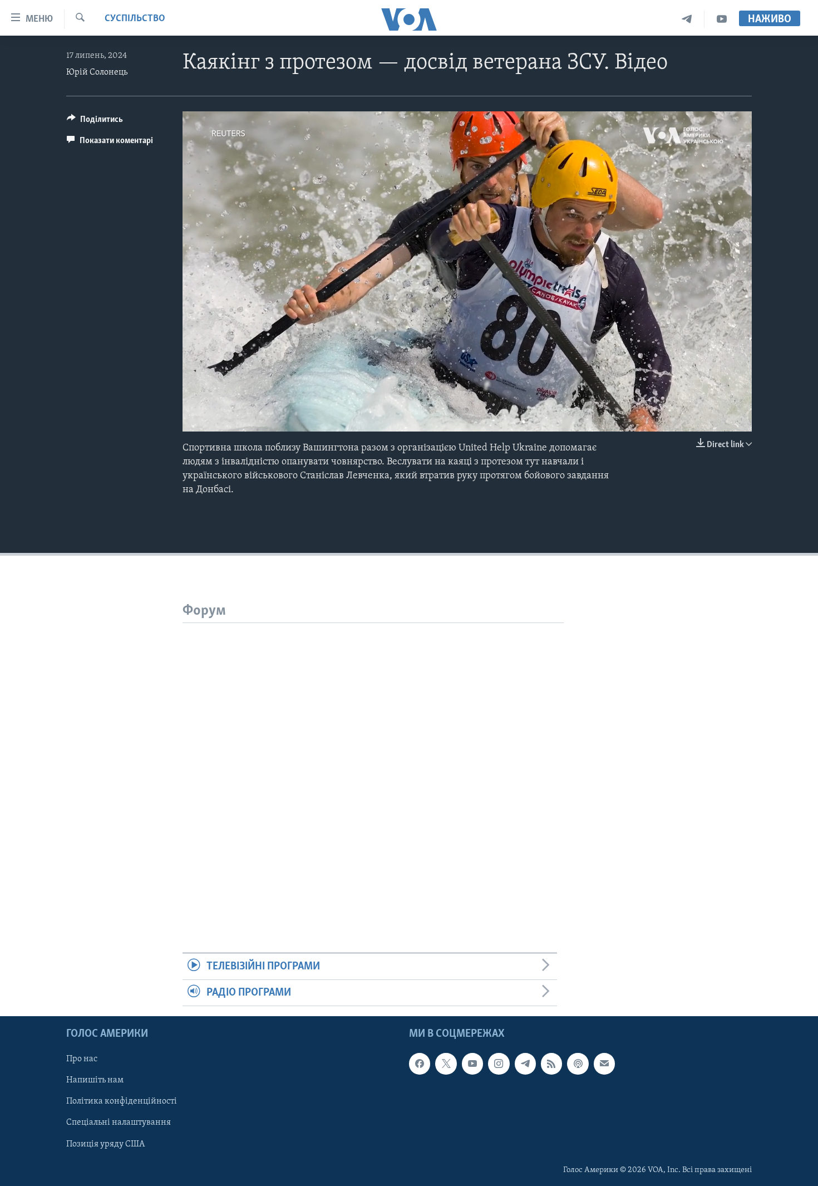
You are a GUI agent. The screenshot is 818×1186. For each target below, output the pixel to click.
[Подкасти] (577, 1064)
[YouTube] (721, 19)
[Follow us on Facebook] (419, 1064)
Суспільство (135, 19)
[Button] (95, 122)
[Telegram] (686, 19)
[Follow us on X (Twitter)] (445, 1064)
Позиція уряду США (105, 1144)
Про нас (81, 1059)
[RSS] (551, 1064)
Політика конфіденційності (121, 1101)
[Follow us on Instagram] (498, 1064)
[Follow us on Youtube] (472, 1064)
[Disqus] (373, 762)
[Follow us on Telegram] (525, 1064)
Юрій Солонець (96, 72)
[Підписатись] (604, 1064)
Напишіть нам (95, 1080)
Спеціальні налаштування (118, 1123)
